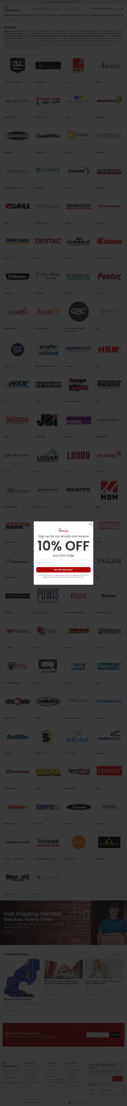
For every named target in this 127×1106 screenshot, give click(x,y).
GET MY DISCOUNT (63, 570)
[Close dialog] (90, 524)
